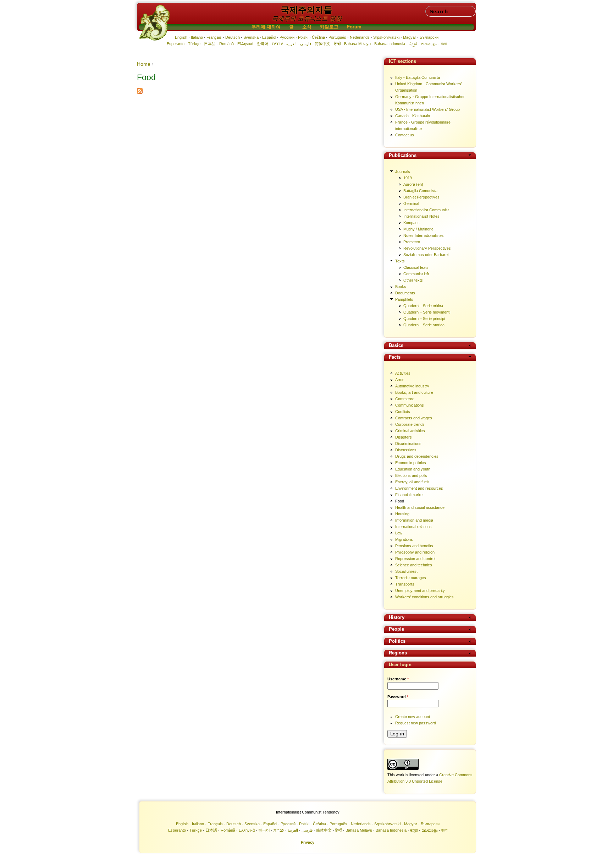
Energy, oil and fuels (412, 482)
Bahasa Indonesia (389, 44)
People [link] (396, 629)
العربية (291, 44)
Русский (287, 37)
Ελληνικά (245, 44)
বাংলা (444, 44)
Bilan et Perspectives (421, 197)
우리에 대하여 (266, 27)
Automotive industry (412, 386)
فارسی (305, 44)
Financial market (409, 495)
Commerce (404, 399)
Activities (402, 373)
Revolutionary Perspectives (427, 248)
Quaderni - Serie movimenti (426, 312)
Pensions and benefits (414, 546)
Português (337, 37)
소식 (306, 27)
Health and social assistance (419, 507)
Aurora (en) (413, 184)
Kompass (411, 223)
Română (226, 44)
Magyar (409, 37)
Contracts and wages (413, 418)
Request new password (415, 723)
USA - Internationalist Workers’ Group (427, 109)
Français (214, 37)
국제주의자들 (306, 10)
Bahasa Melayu (357, 44)
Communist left (416, 274)
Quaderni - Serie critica (423, 306)
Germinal (411, 203)
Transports (404, 584)
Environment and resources (419, 488)
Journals (402, 171)
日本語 (210, 44)
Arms (399, 379)
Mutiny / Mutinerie (418, 229)
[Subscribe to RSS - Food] (140, 92)
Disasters (403, 437)
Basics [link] (396, 345)
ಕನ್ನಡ (413, 44)
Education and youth (412, 469)
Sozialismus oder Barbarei (425, 254)
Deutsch (232, 37)
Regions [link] (398, 653)
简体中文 (322, 44)
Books (400, 286)
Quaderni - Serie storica (423, 325)
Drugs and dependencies (416, 456)
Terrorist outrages (410, 578)
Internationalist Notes (421, 216)
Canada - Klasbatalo (412, 116)
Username (398, 679)
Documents (405, 293)
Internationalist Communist (426, 210)
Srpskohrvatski (386, 37)
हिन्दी (337, 44)
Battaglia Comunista (420, 191)
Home (143, 64)
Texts (400, 261)
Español (269, 37)
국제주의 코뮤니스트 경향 (307, 18)
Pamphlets (404, 299)
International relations (413, 526)
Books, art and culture (414, 392)
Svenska (251, 37)
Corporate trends (410, 424)
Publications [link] (402, 155)
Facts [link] (395, 357)
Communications (409, 405)
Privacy (307, 842)
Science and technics (413, 565)
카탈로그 (329, 27)
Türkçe (194, 44)
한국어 (263, 44)
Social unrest (406, 571)
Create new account (412, 716)
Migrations (404, 539)
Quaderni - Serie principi (424, 318)
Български (429, 37)
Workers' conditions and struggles (424, 597)
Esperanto (175, 44)
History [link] (396, 617)
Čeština (318, 37)
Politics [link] (397, 641)
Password (397, 697)
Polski (303, 37)
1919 (407, 178)
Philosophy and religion (415, 552)
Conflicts (402, 411)
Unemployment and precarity (420, 590)
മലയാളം (429, 44)
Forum (354, 27)
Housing (402, 514)
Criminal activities (410, 431)
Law (398, 533)
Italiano (197, 37)
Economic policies (410, 463)
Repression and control (415, 558)
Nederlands (360, 37)
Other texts (413, 280)
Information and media (414, 520)
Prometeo (411, 242)
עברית (277, 44)
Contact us (404, 135)
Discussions (405, 450)
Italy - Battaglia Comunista (417, 77)
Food (399, 501)
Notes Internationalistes (423, 235)
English (181, 37)
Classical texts (416, 267)
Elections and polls (411, 475)
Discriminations (408, 443)
